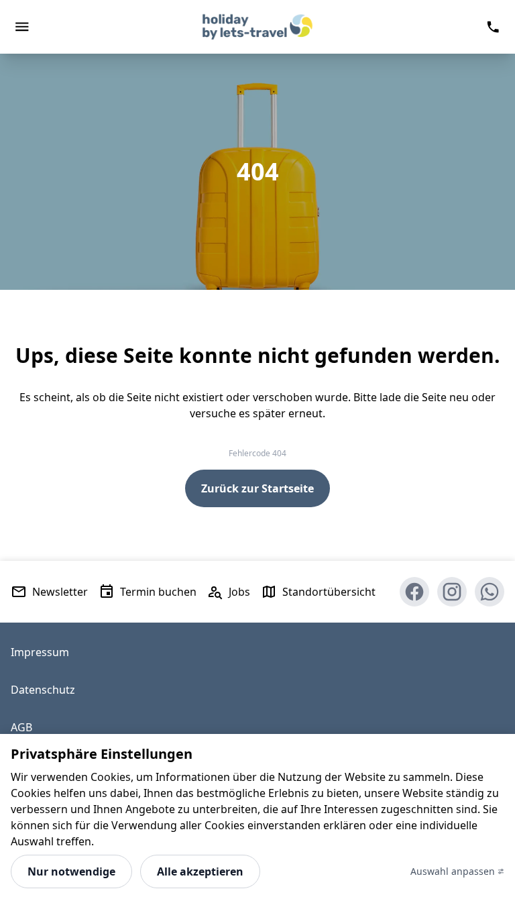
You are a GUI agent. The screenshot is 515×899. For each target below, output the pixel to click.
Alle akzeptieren (200, 871)
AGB (21, 727)
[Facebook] (414, 591)
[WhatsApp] (489, 591)
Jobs (239, 591)
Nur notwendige (71, 871)
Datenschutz (43, 689)
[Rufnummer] (493, 27)
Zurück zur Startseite (257, 488)
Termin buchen (158, 591)
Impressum (40, 652)
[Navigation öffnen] (22, 27)
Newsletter (60, 591)
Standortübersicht (329, 591)
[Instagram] (452, 591)
